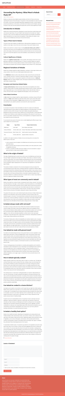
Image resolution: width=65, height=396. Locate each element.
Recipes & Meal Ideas (20, 7)
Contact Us (33, 7)
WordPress (41, 394)
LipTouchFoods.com (31, 394)
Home (4, 7)
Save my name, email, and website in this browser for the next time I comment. (20, 367)
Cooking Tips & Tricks (11, 7)
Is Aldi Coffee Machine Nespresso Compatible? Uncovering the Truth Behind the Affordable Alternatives (53, 40)
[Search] (59, 14)
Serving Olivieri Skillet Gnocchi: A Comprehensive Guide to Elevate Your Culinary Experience (53, 28)
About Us (27, 7)
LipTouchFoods (6, 3)
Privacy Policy (39, 7)
